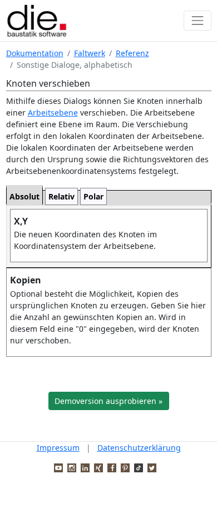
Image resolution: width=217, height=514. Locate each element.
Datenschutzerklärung (139, 447)
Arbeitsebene (53, 112)
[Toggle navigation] (197, 20)
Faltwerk (89, 53)
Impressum (58, 447)
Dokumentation (34, 53)
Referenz (132, 53)
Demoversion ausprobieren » (108, 401)
